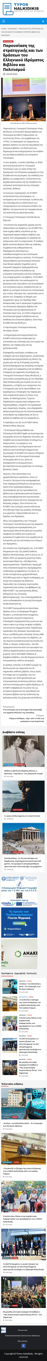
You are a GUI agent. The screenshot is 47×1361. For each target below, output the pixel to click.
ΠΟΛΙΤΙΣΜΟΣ (8, 41)
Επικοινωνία (22, 1330)
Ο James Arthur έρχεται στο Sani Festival (22, 816)
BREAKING (7, 810)
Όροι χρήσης (22, 1341)
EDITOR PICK (8, 765)
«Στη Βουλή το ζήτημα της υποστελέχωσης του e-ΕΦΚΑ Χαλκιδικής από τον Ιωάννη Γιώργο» (22, 1171)
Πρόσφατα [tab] (7, 973)
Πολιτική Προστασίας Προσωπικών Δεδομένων (22, 1335)
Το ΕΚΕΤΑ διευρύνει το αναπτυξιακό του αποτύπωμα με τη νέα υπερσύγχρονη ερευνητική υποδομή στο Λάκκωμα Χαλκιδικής (23, 1267)
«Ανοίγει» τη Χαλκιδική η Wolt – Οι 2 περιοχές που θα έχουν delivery (30, 986)
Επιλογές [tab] (32, 973)
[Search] (43, 21)
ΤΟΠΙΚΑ (29, 981)
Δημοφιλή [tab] (19, 973)
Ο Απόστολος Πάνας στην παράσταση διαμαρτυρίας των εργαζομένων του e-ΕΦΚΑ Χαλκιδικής (30, 1023)
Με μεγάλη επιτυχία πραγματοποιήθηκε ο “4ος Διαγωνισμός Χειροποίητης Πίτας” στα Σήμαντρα (30, 1067)
